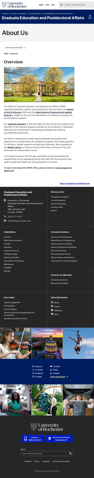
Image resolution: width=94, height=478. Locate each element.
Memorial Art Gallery (59, 283)
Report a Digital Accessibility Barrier (75, 184)
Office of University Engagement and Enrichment (19, 313)
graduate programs (17, 124)
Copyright (46, 461)
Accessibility (9, 306)
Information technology (14, 261)
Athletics (58, 310)
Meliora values (14, 147)
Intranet (7, 237)
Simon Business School (61, 254)
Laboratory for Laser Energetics (64, 261)
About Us (14, 53)
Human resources (11, 250)
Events (57, 306)
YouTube (56, 366)
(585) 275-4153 (15, 216)
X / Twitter (39, 370)
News (56, 302)
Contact (7, 244)
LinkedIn (56, 373)
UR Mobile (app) (10, 254)
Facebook (38, 366)
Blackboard (8, 264)
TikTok (55, 370)
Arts (56, 314)
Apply (41, 5)
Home (6, 53)
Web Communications (13, 240)
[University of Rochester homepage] (14, 5)
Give (53, 5)
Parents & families (58, 204)
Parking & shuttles (11, 257)
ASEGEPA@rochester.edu (19, 221)
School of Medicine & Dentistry (63, 247)
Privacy (36, 461)
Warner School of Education (62, 257)
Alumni (54, 210)
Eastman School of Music (61, 244)
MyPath (7, 271)
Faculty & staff (57, 207)
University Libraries (59, 280)
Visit (47, 5)
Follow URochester (57, 376)
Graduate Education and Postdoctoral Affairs (43, 18)
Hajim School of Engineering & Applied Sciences (51, 14)
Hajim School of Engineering (63, 240)
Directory (8, 247)
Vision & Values (10, 309)
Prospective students (60, 197)
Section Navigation (14, 48)
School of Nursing (58, 250)
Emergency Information (61, 461)
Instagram (39, 373)
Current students (58, 200)
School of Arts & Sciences (14, 14)
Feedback (27, 461)
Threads (38, 376)
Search (23, 449)
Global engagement (12, 302)
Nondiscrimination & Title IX (15, 318)
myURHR (7, 267)
